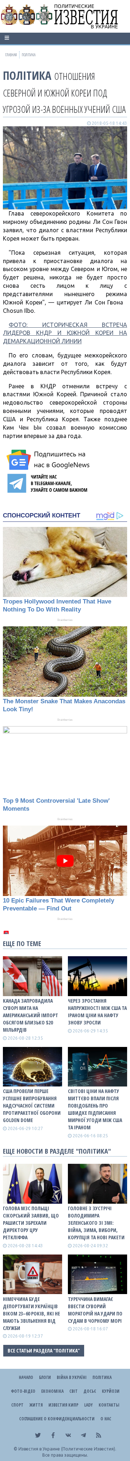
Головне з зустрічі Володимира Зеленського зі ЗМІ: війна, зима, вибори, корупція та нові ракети (96, 1223)
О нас (105, 1419)
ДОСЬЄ (89, 1391)
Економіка (52, 1391)
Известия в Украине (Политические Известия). (67, 1448)
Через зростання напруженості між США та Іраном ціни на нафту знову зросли (97, 1011)
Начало (26, 1377)
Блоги (45, 1377)
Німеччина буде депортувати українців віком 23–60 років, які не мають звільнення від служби (31, 1313)
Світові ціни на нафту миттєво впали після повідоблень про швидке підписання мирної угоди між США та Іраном (95, 1109)
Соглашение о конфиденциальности (57, 1419)
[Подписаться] (49, 460)
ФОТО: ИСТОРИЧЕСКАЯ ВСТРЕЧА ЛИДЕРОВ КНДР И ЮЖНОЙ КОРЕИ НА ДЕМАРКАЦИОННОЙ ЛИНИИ (65, 333)
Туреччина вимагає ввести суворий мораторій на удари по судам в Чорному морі (95, 1310)
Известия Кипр (63, 1405)
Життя (36, 1405)
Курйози (111, 1391)
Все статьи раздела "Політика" (44, 1350)
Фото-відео (23, 1391)
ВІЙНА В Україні (72, 1377)
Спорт (17, 1405)
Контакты (109, 1405)
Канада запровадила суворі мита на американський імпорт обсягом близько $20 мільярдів (30, 1015)
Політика (27, 75)
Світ (73, 1391)
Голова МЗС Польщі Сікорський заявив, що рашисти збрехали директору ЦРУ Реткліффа (31, 1223)
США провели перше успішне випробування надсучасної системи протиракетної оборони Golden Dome (32, 1106)
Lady (88, 1405)
